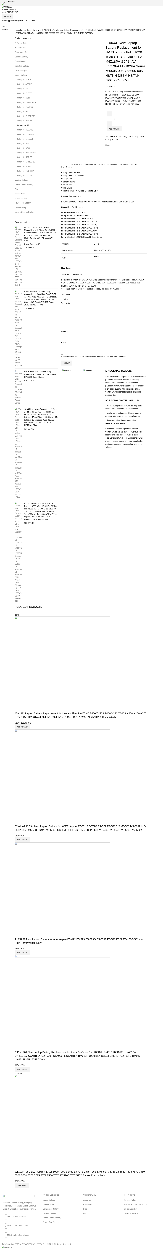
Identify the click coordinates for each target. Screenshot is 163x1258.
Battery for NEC (23, 148)
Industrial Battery (22, 66)
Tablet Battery (20, 207)
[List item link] (20, 1227)
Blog (85, 1209)
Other (17, 189)
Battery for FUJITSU (25, 107)
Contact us (87, 1204)
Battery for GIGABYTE (25, 116)
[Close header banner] (3, 1252)
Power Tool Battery (23, 203)
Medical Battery (21, 180)
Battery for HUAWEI (24, 130)
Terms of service (131, 1213)
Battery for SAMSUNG (25, 162)
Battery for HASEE (24, 121)
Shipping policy (130, 1209)
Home (17, 30)
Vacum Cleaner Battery (24, 212)
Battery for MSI (22, 144)
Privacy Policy (130, 1200)
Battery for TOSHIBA (25, 171)
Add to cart (114, 129)
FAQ (85, 1213)
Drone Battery (20, 61)
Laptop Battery (26, 30)
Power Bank (20, 194)
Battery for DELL (23, 98)
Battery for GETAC (24, 112)
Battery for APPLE (24, 84)
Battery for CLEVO (24, 93)
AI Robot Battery (22, 43)
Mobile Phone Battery (24, 185)
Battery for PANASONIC (26, 153)
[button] (22, 726)
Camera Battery (21, 57)
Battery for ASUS (23, 89)
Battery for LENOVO (25, 134)
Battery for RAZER (24, 157)
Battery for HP (39, 30)
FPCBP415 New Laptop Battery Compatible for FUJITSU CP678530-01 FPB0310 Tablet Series (41, 374)
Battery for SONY (23, 166)
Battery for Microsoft (24, 139)
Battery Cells (20, 48)
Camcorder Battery (23, 52)
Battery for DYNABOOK (26, 102)
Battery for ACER (23, 80)
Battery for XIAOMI (24, 175)
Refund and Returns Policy (135, 1204)
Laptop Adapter (21, 70)
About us (87, 1200)
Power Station (21, 198)
